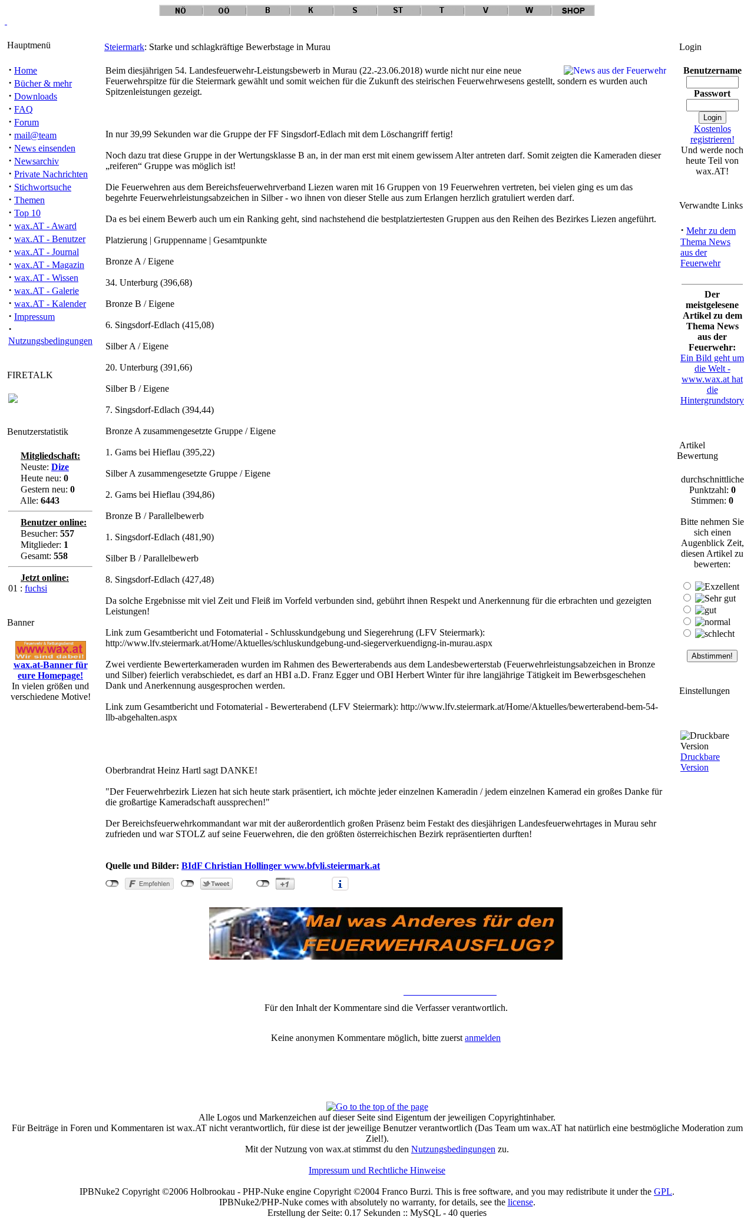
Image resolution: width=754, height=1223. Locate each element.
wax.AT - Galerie (46, 291)
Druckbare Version (700, 762)
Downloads (35, 96)
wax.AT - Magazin (49, 265)
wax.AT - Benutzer (49, 239)
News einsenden (44, 148)
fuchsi (36, 588)
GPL (663, 1191)
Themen (29, 200)
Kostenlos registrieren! (712, 134)
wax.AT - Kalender (50, 304)
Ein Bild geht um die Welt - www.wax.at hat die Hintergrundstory (712, 379)
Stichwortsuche (42, 187)
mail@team (35, 135)
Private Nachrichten (51, 174)
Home (25, 70)
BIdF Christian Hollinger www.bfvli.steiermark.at (280, 866)
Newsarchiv (36, 161)
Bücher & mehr (43, 83)
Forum (26, 122)
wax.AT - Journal (46, 252)
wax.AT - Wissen (46, 278)
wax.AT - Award (45, 226)
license (520, 1202)
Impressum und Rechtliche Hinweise (377, 1170)
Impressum (34, 317)
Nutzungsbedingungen (50, 341)
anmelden (483, 1038)
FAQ (23, 109)
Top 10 (27, 213)
